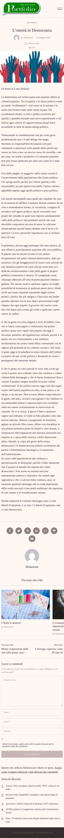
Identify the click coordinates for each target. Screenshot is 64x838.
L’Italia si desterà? (11, 622)
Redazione (28, 38)
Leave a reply (33, 43)
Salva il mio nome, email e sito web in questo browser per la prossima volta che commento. (28, 745)
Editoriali (32, 22)
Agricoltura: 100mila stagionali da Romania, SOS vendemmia (32, 804)
